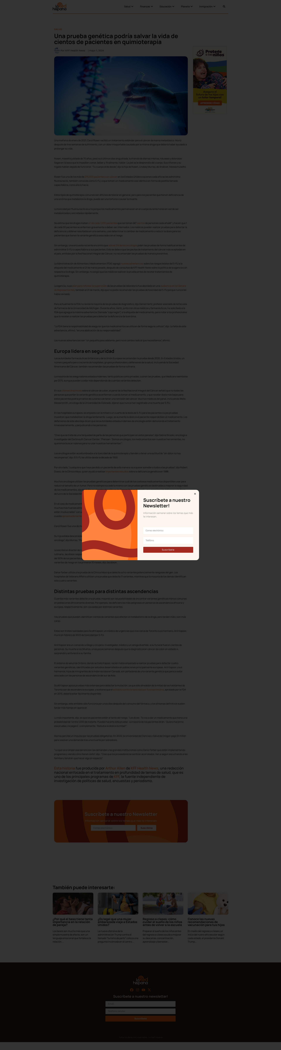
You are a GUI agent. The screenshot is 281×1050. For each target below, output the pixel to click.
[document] (140, 525)
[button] (195, 494)
